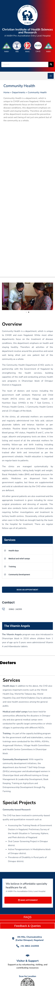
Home (6, 92)
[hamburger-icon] (51, 76)
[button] (26, 312)
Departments (18, 92)
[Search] (51, 64)
